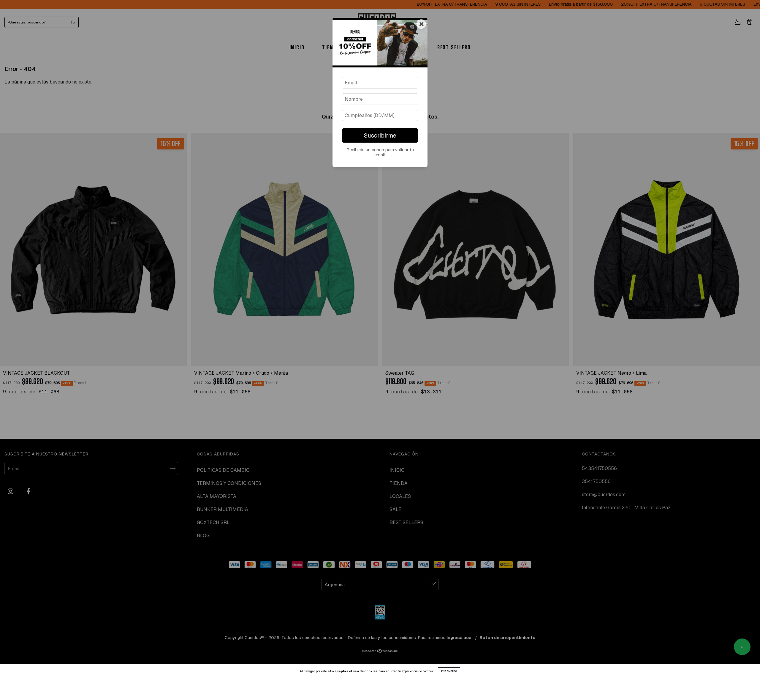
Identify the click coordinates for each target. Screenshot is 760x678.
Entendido (449, 671)
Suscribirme (380, 135)
